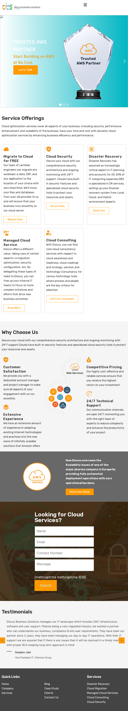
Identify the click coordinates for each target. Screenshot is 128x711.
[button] (3, 61)
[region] (64, 61)
